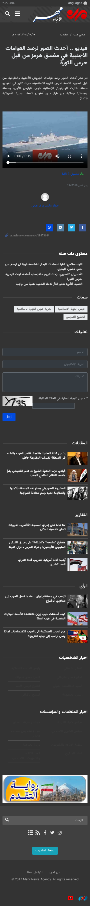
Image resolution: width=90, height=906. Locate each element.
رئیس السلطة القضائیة (26, 668)
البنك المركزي (73, 753)
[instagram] (59, 833)
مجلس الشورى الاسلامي (67, 731)
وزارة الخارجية (31, 744)
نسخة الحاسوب (45, 850)
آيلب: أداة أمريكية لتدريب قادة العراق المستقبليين (42, 562)
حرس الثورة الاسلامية (71, 308)
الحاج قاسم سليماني (69, 677)
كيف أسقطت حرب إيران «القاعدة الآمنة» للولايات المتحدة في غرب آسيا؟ (35, 616)
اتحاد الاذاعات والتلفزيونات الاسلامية (26, 756)
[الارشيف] (30, 833)
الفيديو (64, 35)
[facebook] (45, 833)
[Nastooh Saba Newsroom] (81, 898)
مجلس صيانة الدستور (26, 722)
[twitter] (52, 833)
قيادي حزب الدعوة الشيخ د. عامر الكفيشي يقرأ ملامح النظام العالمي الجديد (36, 473)
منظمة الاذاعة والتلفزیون (66, 744)
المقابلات (80, 443)
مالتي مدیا (79, 35)
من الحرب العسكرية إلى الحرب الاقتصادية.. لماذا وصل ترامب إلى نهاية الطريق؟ (35, 634)
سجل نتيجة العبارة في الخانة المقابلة (63, 398)
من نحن (55, 872)
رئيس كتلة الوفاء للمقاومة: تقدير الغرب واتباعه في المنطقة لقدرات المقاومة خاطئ (36, 456)
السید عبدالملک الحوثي (67, 686)
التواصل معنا (35, 872)
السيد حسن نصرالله (27, 677)
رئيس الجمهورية (72, 694)
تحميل (71, 174)
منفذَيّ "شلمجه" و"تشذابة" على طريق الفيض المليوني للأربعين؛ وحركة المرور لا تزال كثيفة (37, 545)
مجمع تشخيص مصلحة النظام (25, 733)
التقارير (81, 515)
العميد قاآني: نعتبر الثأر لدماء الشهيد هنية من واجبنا (49, 284)
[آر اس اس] (37, 833)
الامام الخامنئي (73, 668)
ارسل (9, 416)
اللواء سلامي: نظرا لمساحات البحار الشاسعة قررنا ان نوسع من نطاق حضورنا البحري (43, 267)
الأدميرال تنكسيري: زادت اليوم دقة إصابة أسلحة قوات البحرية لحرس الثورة (44, 277)
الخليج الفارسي (75, 316)
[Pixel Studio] (68, 898)
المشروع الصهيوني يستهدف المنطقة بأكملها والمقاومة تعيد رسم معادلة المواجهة (38, 491)
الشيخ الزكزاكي (31, 694)
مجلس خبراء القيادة (70, 722)
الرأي (84, 586)
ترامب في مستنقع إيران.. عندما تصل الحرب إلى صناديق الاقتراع (35, 599)
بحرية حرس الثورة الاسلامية (34, 308)
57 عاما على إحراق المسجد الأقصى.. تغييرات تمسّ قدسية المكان (37, 527)
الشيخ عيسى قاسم (28, 686)
